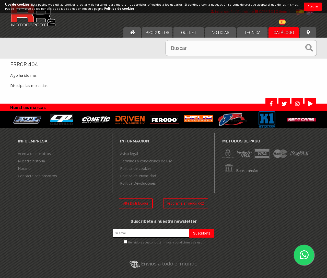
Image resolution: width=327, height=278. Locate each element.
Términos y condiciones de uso (146, 161)
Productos (157, 32)
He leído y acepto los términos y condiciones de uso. (165, 242)
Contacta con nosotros (37, 175)
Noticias (220, 32)
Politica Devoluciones (138, 183)
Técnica (252, 32)
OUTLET (188, 32)
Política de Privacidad (138, 175)
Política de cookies (135, 168)
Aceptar (313, 6)
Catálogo (284, 32)
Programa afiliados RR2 (185, 203)
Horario (24, 168)
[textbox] (290, 22)
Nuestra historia (31, 161)
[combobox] (290, 22)
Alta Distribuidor (135, 203)
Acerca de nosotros (34, 153)
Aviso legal (129, 153)
